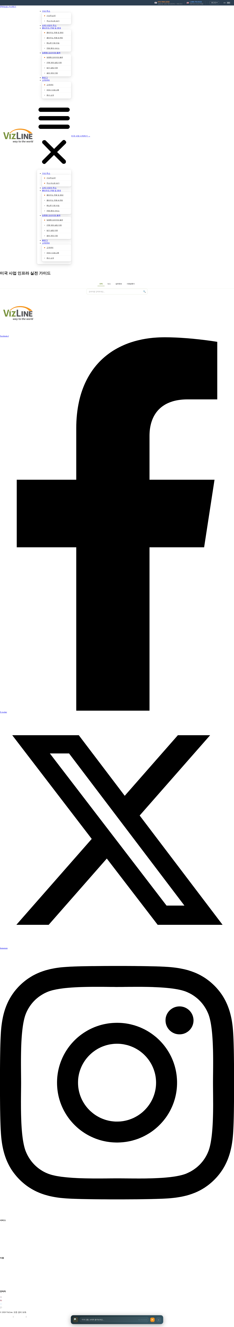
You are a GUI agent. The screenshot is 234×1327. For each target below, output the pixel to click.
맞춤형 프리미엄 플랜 (51, 53)
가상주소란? (51, 16)
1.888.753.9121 (196, 2)
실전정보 (119, 284)
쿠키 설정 (30, 1317)
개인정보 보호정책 (6, 1277)
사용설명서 (131, 284)
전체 (101, 284)
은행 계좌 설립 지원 (54, 63)
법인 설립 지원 (52, 68)
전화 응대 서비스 (53, 48)
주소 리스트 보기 (53, 21)
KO (228, 3)
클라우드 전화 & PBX (55, 38)
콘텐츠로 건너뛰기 (8, 7)
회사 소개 (50, 95)
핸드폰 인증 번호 (53, 43)
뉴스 (109, 284)
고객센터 (46, 80)
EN (225, 3)
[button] (54, 135)
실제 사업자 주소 (49, 25)
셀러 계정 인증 (52, 73)
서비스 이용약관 (5, 1281)
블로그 (45, 78)
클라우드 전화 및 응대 (51, 28)
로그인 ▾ (214, 3)
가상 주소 (46, 11)
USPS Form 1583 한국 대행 (9, 1252)
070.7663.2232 (164, 2)
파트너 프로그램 (53, 90)
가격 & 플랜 (4, 1285)
